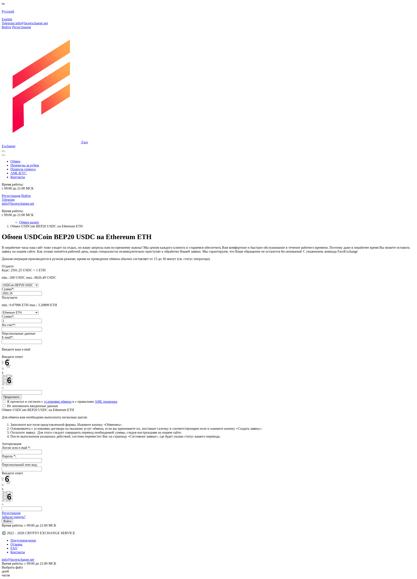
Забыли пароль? (13, 517)
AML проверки (106, 401)
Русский (8, 11)
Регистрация (21, 27)
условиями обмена (57, 401)
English (7, 19)
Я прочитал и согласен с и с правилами (61, 401)
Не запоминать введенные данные (32, 406)
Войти (6, 27)
